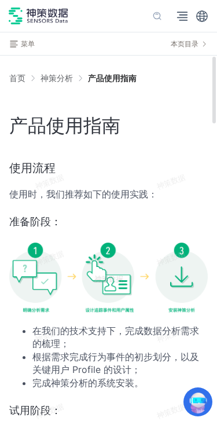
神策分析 (57, 78)
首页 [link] (17, 78)
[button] (202, 16)
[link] (57, 78)
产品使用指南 (112, 78)
